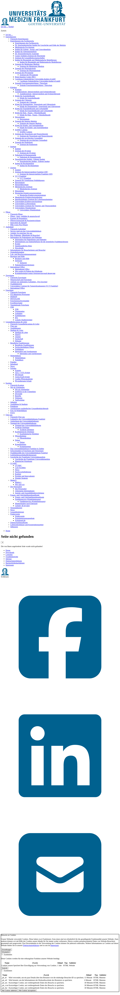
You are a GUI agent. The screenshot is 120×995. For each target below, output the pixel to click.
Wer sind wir (19, 485)
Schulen (13, 368)
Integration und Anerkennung (26, 351)
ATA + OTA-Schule (22, 373)
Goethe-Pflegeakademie (24, 379)
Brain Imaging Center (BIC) (25, 77)
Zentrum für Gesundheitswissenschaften (30, 58)
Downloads (19, 248)
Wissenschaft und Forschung (21, 280)
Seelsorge (18, 261)
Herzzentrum (20, 117)
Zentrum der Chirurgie (23, 100)
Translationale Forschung (19, 305)
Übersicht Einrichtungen (19, 39)
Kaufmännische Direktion (24, 432)
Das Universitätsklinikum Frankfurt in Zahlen (27, 449)
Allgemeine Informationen (24, 491)
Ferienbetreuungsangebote (24, 518)
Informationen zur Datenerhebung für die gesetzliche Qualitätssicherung (41, 242)
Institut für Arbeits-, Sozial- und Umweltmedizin (33, 49)
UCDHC (13, 463)
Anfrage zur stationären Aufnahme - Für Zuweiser (28, 282)
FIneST (18, 335)
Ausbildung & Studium (19, 404)
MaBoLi (13, 480)
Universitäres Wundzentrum (25, 208)
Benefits (18, 396)
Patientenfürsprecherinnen (24, 265)
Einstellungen (6, 950)
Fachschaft (19, 339)
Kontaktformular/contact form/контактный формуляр (35, 273)
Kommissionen (20, 444)
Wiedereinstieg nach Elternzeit (26, 504)
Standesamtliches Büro (23, 246)
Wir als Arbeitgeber (17, 387)
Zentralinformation (17, 252)
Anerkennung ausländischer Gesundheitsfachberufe (29, 408)
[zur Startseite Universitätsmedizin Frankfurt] (33, 25)
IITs (16, 318)
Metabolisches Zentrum (23, 187)
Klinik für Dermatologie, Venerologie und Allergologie (35, 104)
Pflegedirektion (20, 436)
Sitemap (9, 559)
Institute (13, 147)
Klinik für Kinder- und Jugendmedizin (29, 125)
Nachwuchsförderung (23, 472)
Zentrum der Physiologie (24, 73)
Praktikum (14, 406)
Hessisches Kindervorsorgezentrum (28, 193)
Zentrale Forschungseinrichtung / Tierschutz (31, 83)
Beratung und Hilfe (17, 256)
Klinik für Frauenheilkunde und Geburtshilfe (31, 109)
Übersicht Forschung (18, 292)
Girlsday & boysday (22, 506)
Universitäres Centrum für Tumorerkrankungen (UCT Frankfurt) (34, 286)
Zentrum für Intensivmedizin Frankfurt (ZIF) (31, 172)
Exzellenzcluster (16, 303)
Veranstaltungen (16, 508)
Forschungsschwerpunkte (19, 301)
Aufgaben (18, 313)
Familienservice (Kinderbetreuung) (28, 499)
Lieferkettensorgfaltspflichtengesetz (23, 455)
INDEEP (13, 297)
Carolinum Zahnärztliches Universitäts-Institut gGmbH (35, 79)
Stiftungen (14, 527)
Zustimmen (7, 955)
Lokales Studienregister (23, 320)
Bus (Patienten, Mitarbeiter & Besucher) (25, 235)
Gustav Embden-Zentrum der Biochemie (30, 56)
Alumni (18, 337)
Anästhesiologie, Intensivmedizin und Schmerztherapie (35, 92)
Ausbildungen (15, 328)
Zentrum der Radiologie (24, 142)
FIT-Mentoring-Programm (20, 294)
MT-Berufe (19, 375)
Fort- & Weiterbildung (18, 411)
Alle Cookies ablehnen (9, 990)
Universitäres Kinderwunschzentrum (28, 202)
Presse (8, 550)
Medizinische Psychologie (24, 47)
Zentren (13, 168)
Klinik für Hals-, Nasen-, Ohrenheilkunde (30, 113)
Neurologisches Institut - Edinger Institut (30, 159)
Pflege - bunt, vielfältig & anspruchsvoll (25, 216)
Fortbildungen (20, 316)
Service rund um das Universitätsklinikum (25, 231)
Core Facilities (20, 468)
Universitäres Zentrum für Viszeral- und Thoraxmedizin (35, 206)
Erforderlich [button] (6, 952)
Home (8, 531)
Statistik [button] (5, 968)
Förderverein (15, 514)
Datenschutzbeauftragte (19, 523)
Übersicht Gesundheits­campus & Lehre (24, 324)
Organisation (19, 311)
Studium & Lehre (16, 330)
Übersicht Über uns (17, 417)
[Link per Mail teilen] (60, 933)
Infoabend (14, 364)
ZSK (12, 307)
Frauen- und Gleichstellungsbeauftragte (24, 495)
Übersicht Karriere (17, 385)
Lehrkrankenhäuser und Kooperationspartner (26, 525)
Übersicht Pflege (16, 214)
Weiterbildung (15, 356)
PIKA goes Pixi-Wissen (19, 225)
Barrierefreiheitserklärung (15, 563)
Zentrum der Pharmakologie (25, 68)
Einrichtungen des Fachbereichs (22, 41)
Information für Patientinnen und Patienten (26, 237)
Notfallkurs (19, 360)
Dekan (17, 440)
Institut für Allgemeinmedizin (26, 52)
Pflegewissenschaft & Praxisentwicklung (25, 221)
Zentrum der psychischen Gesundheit (29, 138)
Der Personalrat (16, 487)
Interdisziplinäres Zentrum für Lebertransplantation (33, 199)
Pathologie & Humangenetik (25, 155)
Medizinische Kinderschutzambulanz (28, 197)
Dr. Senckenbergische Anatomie (27, 54)
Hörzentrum (19, 191)
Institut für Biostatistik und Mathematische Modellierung (36, 60)
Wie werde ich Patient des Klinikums (28, 271)
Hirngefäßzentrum (21, 185)
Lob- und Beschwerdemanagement (23, 254)
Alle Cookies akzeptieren (27, 990)
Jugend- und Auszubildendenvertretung (29, 493)
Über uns (13, 326)
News (12, 366)
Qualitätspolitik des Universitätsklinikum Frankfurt (29, 453)
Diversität (18, 394)
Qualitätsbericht (16, 284)
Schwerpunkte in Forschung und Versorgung (26, 451)
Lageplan (9, 555)
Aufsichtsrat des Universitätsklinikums (24, 421)
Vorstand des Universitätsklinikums (23, 423)
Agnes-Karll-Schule (22, 377)
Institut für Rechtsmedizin (24, 164)
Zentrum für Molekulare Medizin (27, 64)
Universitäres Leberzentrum (25, 204)
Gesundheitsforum (17, 512)
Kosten (17, 244)
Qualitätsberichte (12, 557)
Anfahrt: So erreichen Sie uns (21, 233)
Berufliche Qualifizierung (19, 343)
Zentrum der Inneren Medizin (26, 121)
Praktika (13, 362)
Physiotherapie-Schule (23, 381)
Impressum (10, 565)
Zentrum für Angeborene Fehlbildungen (30, 180)
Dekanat (18, 341)
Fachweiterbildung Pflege (24, 347)
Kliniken (13, 87)
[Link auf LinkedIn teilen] (60, 814)
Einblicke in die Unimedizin (25, 392)
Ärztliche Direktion (22, 428)
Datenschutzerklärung (14, 561)
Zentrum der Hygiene (23, 151)
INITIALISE (15, 299)
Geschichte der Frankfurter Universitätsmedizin (27, 457)
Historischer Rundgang (23, 461)
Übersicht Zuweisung (18, 278)
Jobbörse (13, 402)
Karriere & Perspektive (18, 218)
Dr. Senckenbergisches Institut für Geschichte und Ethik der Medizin (40, 45)
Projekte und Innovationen (25, 476)
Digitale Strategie (21, 478)
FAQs (12, 413)
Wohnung (18, 398)
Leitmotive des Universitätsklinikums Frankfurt (27, 419)
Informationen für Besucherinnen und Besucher (27, 250)
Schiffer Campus (21, 130)
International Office (17, 267)
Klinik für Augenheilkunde (25, 96)
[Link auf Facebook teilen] (60, 695)
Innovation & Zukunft (18, 223)
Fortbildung (19, 349)
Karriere (18, 474)
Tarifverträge (19, 400)
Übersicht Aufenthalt (18, 229)
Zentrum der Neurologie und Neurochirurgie (31, 134)
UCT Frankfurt (20, 176)
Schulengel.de (20, 520)
